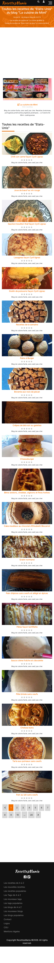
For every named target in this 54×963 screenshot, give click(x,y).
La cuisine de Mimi (28, 104)
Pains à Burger (27, 358)
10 (18, 815)
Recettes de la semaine (27, 324)
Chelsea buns (27, 727)
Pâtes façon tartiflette (27, 627)
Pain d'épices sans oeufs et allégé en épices (27, 593)
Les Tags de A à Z (12, 895)
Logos (7, 923)
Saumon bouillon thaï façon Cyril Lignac (27, 224)
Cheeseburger (27, 459)
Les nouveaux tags (13, 899)
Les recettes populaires (15, 891)
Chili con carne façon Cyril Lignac (27, 156)
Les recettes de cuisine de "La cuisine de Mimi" (26, 20)
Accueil (16, 17)
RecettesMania (14, 3)
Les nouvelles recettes (14, 887)
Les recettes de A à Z (14, 883)
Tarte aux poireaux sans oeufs (27, 761)
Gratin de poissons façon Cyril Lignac (27, 291)
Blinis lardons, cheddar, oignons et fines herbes (27, 492)
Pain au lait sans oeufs (27, 794)
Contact (7, 919)
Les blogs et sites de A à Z (30, 17)
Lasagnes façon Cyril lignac (27, 257)
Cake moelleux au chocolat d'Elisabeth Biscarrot (27, 526)
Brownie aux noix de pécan (27, 391)
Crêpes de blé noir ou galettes (27, 425)
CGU (6, 927)
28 (31, 815)
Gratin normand (27, 559)
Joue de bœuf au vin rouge (27, 190)
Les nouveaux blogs (13, 911)
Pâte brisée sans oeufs (27, 694)
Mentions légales (12, 931)
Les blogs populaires (13, 915)
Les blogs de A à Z (13, 907)
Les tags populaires (13, 903)
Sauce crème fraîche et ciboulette (27, 660)
